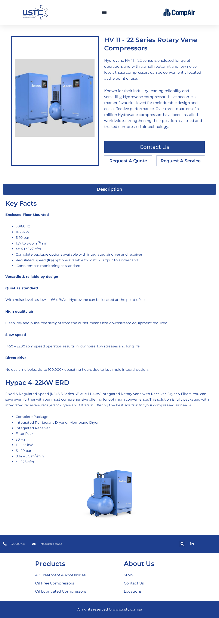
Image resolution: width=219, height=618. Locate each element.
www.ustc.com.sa (127, 609)
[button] (104, 12)
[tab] (109, 189)
